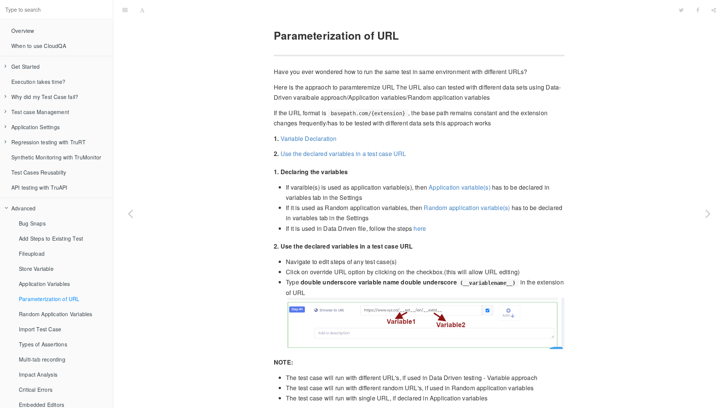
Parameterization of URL (49, 299)
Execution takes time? (38, 81)
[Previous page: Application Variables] (130, 213)
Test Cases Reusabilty (38, 172)
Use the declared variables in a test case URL (343, 153)
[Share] (713, 9)
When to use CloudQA (38, 45)
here (419, 228)
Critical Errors (35, 389)
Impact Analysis (38, 374)
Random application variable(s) (467, 207)
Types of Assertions (43, 344)
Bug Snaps (32, 223)
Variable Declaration (309, 138)
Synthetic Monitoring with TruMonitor (56, 157)
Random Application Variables (56, 314)
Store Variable (36, 268)
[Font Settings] (142, 9)
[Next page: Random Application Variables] (708, 213)
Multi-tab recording (42, 359)
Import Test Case (40, 329)
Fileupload (32, 253)
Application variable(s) (460, 187)
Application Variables (44, 283)
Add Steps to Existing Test (51, 238)
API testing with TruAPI (39, 187)
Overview (22, 30)
